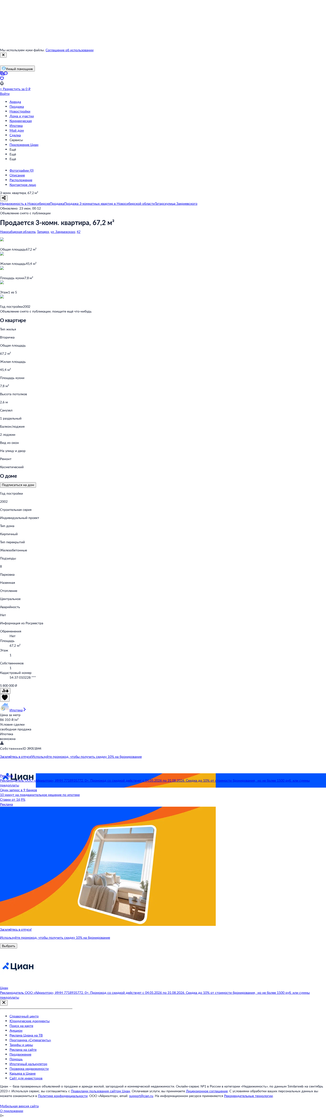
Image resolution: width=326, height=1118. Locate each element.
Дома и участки (22, 116)
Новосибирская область (18, 231)
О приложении (11, 1110)
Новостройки (20, 111)
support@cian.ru (141, 1095)
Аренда (15, 101)
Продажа (17, 106)
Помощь (16, 1059)
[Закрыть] (3, 55)
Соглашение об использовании (70, 50)
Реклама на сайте (23, 1049)
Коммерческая (21, 120)
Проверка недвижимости (29, 1068)
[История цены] (5, 691)
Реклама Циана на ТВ (26, 1035)
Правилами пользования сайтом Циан (100, 1091)
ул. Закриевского (63, 231)
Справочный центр (24, 1016)
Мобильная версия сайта (19, 1106)
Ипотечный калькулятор (28, 1064)
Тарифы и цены (21, 1044)
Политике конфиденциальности (63, 1095)
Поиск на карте (21, 1025)
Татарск (43, 231)
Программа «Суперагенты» (30, 1040)
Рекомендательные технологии (248, 1095)
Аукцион (16, 1030)
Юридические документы (30, 1021)
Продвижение (20, 1054)
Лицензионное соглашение (207, 1091)
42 (78, 231)
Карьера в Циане (23, 1073)
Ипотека (16, 125)
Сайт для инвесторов (26, 1078)
